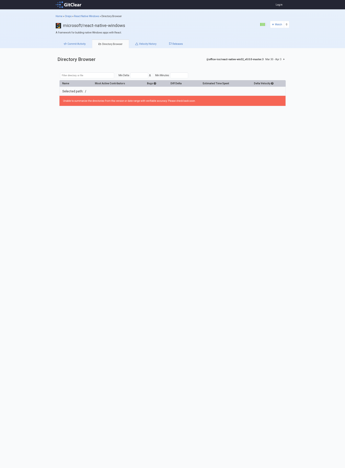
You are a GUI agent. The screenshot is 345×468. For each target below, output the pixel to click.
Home (59, 16)
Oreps (68, 16)
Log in (279, 4)
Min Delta (124, 75)
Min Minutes (162, 75)
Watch (278, 24)
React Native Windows (86, 16)
